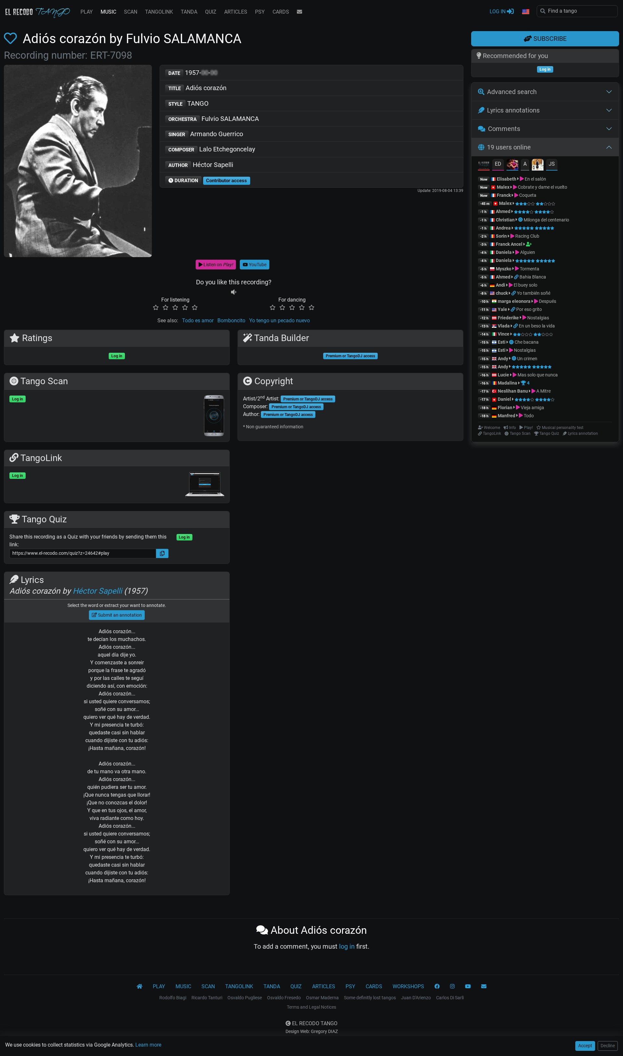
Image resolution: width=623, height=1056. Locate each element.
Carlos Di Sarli (450, 997)
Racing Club (526, 236)
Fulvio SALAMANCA (213, 119)
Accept (585, 1045)
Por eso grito (529, 309)
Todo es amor (198, 320)
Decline (608, 1045)
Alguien (527, 252)
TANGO (188, 103)
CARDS (281, 12)
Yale (502, 309)
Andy (503, 358)
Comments (504, 129)
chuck (502, 293)
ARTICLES (235, 12)
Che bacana (527, 342)
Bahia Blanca (532, 276)
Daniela (504, 252)
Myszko (503, 268)
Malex (503, 187)
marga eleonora (514, 301)
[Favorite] (11, 38)
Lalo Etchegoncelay (211, 149)
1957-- (192, 73)
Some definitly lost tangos (370, 997)
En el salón (535, 179)
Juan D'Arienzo (416, 997)
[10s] (233, 292)
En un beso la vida (537, 325)
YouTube (257, 264)
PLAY (86, 12)
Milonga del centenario (546, 219)
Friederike (508, 317)
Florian (505, 407)
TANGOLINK (159, 12)
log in (347, 946)
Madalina (507, 383)
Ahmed (503, 211)
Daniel (505, 399)
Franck (504, 195)
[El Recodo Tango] (139, 986)
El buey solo (525, 285)
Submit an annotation (119, 615)
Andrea (503, 228)
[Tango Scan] (521, 219)
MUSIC (108, 12)
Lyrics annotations (513, 110)
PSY (260, 12)
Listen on (217, 264)
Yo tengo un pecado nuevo (279, 320)
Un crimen (527, 358)
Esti (502, 342)
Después (547, 301)
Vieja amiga (532, 407)
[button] (525, 12)
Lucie (503, 374)
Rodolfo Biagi (172, 997)
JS (552, 164)
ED (498, 164)
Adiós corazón (197, 88)
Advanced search (512, 92)
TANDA (189, 12)
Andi (500, 285)
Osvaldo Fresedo (284, 997)
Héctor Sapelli (200, 165)
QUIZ (210, 12)
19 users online (509, 147)
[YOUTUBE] (468, 986)
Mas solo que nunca (537, 374)
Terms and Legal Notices (311, 1007)
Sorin (501, 236)
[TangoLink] (516, 276)
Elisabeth (506, 179)
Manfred (506, 415)
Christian (505, 219)
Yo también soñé (533, 293)
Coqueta (527, 195)
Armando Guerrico (205, 134)
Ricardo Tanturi (206, 997)
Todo (528, 415)
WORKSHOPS (408, 986)
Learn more (148, 1045)
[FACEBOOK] (437, 986)
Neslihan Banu (513, 391)
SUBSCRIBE (549, 38)
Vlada (504, 325)
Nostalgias (537, 317)
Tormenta (529, 268)
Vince (503, 334)
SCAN (130, 12)
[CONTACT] (299, 12)
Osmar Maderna (322, 997)
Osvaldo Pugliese (244, 997)
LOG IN (498, 11)
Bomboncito (231, 320)
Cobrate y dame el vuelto (542, 187)
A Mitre (543, 391)
